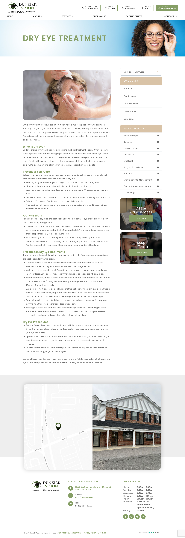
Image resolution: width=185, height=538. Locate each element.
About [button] (36, 16)
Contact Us (171, 16)
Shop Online (99, 16)
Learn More (141, 218)
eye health (129, 161)
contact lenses (131, 148)
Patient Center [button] (134, 16)
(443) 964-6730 (84, 497)
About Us (128, 88)
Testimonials (130, 111)
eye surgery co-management (138, 180)
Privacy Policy (89, 532)
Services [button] (66, 16)
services (128, 142)
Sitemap (102, 532)
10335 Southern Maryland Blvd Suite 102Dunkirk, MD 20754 (93, 488)
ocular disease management (137, 186)
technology (129, 192)
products (128, 173)
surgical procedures (133, 167)
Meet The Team (131, 103)
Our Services (130, 96)
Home (10, 16)
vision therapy (131, 135)
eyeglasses (129, 154)
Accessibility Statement (69, 532)
